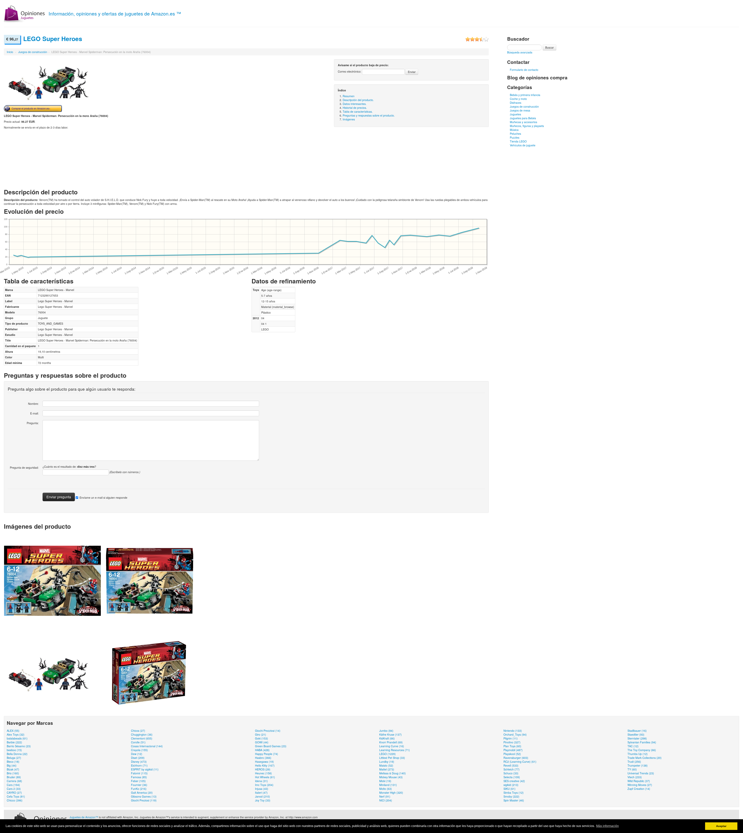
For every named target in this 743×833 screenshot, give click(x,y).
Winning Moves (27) (639, 785)
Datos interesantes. (354, 104)
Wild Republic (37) (638, 781)
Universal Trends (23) (640, 773)
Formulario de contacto (524, 70)
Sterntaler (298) (637, 738)
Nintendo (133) (512, 731)
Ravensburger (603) (515, 758)
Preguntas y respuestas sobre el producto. (369, 115)
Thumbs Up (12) (637, 754)
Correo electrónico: (349, 71)
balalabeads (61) (17, 738)
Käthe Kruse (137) (390, 734)
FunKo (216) (138, 789)
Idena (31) (261, 781)
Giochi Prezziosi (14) (267, 731)
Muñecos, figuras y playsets (527, 126)
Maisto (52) (386, 765)
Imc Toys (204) (264, 785)
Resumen (348, 96)
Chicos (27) (138, 731)
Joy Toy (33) (262, 800)
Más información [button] (607, 826)
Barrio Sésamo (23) (19, 746)
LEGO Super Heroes (52, 38)
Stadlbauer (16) (637, 731)
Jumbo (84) (386, 731)
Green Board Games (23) (270, 746)
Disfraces (515, 103)
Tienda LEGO (518, 141)
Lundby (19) (386, 762)
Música (514, 130)
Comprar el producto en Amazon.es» (31, 108)
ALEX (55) (13, 731)
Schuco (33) (510, 773)
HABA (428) (262, 750)
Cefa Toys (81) (16, 796)
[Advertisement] (36, 158)
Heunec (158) (263, 773)
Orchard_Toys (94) (515, 734)
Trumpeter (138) (637, 765)
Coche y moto (518, 99)
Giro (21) (260, 734)
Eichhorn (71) (139, 765)
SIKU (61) (509, 789)
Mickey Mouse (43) (391, 777)
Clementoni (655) (141, 738)
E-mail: (34, 413)
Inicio (10, 52)
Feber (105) (138, 781)
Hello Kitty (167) (265, 765)
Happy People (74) (266, 754)
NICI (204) (385, 800)
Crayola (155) (139, 750)
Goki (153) (261, 738)
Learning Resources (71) (394, 750)
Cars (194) (13, 785)
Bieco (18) (13, 762)
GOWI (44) (261, 742)
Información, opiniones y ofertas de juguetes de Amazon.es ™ (115, 13)
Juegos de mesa (520, 110)
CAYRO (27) (14, 792)
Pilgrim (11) (510, 738)
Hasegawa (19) (264, 762)
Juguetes (515, 114)
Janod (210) (262, 796)
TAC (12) (633, 746)
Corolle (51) (138, 742)
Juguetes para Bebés (523, 118)
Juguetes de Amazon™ (83, 817)
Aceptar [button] (721, 826)
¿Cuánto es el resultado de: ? (69, 466)
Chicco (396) (14, 800)
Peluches (515, 134)
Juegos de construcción (32, 52)
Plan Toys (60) (512, 746)
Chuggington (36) (141, 734)
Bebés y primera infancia (525, 95)
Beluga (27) (14, 758)
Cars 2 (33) (14, 789)
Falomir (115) (139, 773)
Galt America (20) (142, 792)
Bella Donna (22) (17, 754)
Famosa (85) (139, 777)
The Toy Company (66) (641, 750)
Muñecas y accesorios (523, 122)
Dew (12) (136, 754)
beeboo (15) (14, 750)
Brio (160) (13, 773)
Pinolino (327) (511, 742)
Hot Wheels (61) (265, 777)
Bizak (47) (13, 769)
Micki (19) (385, 781)
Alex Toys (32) (15, 734)
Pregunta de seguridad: (24, 467)
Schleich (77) (511, 769)
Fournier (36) (139, 785)
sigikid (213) (510, 785)
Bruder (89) (14, 777)
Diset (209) (138, 758)
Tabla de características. (358, 111)
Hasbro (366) (263, 758)
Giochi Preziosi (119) (144, 800)
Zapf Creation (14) (638, 789)
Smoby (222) (511, 796)
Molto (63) (385, 789)
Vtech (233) (634, 777)
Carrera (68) (14, 781)
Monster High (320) (391, 792)
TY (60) (632, 769)
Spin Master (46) (513, 800)
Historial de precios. (355, 108)
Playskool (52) (512, 754)
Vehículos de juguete (522, 145)
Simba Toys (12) (513, 792)
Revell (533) (510, 765)
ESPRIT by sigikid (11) (144, 769)
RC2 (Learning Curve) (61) (519, 762)
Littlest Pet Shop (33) (392, 758)
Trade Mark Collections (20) (644, 758)
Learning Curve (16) (391, 746)
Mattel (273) (386, 769)
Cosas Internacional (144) (147, 746)
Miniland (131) (388, 785)
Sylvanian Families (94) (641, 742)
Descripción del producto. (358, 100)
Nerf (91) (384, 796)
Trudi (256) (634, 762)
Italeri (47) (261, 792)
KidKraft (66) (387, 738)
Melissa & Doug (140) (392, 773)
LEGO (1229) (387, 754)
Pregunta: (33, 423)
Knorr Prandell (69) (391, 742)
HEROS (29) (262, 769)
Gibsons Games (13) (144, 796)
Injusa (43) (261, 789)
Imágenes (349, 119)
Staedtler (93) (635, 734)
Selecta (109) (511, 777)
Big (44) (11, 765)
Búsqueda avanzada (519, 52)
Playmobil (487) (513, 750)
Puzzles (514, 137)
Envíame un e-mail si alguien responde (103, 497)
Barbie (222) (14, 742)
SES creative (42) (514, 781)
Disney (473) (139, 762)
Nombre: (33, 404)
